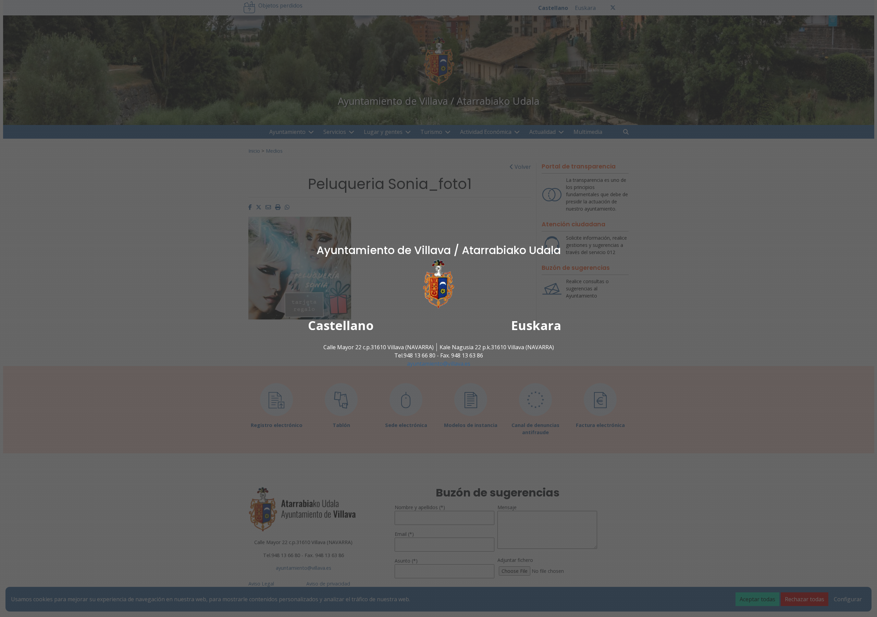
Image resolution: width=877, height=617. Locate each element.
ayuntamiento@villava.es (438, 363)
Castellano (341, 325)
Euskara (536, 325)
